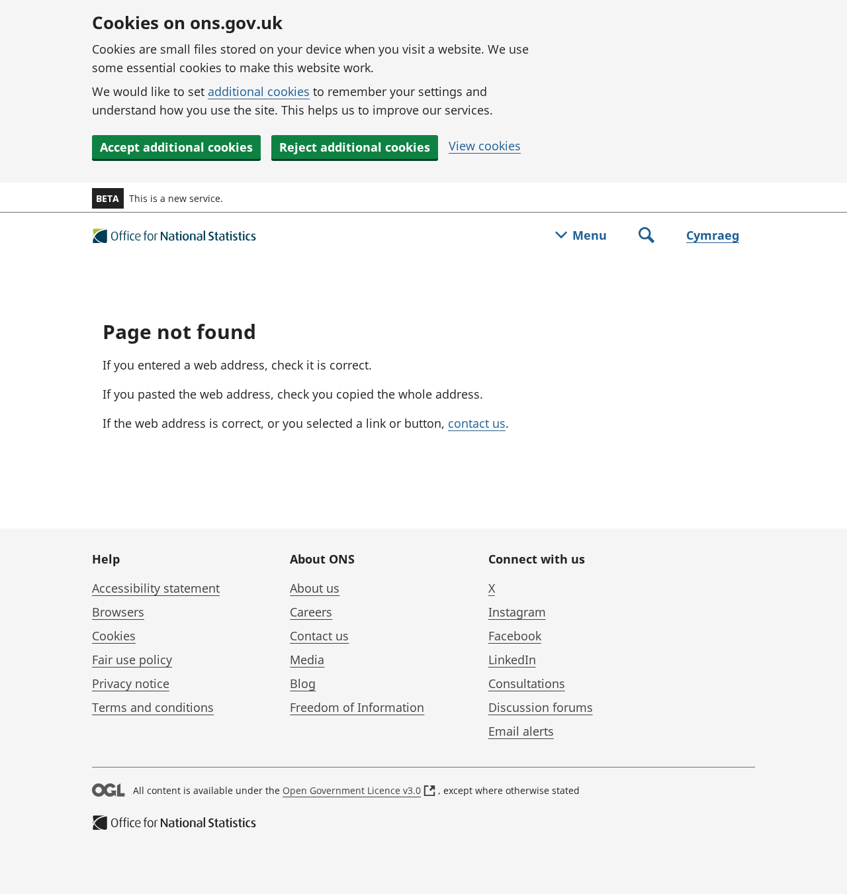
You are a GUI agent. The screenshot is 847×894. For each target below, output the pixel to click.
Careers (311, 612)
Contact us (319, 636)
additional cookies (259, 91)
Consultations (526, 683)
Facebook (514, 636)
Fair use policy (132, 660)
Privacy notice (130, 683)
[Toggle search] (646, 236)
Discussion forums (540, 707)
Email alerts (521, 731)
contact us (477, 423)
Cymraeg (712, 235)
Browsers (118, 612)
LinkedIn (512, 660)
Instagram (517, 612)
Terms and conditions (153, 707)
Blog (303, 683)
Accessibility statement (156, 588)
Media (307, 660)
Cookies (114, 636)
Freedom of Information (357, 707)
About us (314, 588)
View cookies (485, 146)
